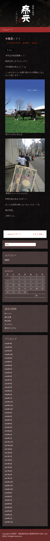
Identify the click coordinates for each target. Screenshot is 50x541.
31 (25, 292)
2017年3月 (8, 471)
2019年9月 (8, 413)
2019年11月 (9, 405)
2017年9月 (8, 449)
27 (42, 288)
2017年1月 (8, 478)
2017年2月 (8, 475)
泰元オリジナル (10, 328)
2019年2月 (8, 431)
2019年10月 (9, 409)
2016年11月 (9, 485)
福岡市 (26, 43)
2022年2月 (8, 380)
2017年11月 (9, 442)
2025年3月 (8, 351)
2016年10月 (9, 489)
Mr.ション (8, 313)
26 (36, 288)
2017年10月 (9, 445)
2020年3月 (8, 391)
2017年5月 (8, 464)
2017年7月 (8, 456)
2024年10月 (9, 354)
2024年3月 (8, 376)
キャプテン (9, 324)
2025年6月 (8, 347)
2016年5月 (8, 507)
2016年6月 (8, 504)
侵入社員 (8, 317)
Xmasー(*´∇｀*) (13, 234)
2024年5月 (8, 369)
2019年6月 (8, 424)
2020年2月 (8, 394)
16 (19, 285)
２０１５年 (38, 234)
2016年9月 (8, 493)
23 (19, 288)
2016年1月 (8, 518)
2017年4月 (8, 467)
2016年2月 (8, 515)
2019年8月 (8, 416)
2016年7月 (8, 500)
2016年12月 (9, 482)
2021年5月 (8, 387)
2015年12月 (9, 522)
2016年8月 (8, 496)
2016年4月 (8, 511)
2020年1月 (8, 398)
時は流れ (8, 321)
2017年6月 (8, 460)
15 (13, 285)
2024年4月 (8, 373)
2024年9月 (8, 358)
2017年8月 (8, 453)
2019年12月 (9, 402)
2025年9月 (8, 343)
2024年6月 (8, 365)
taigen (35, 43)
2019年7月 (8, 420)
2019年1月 (8, 435)
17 (25, 285)
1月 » (36, 296)
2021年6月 (8, 384)
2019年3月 (8, 427)
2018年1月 (8, 438)
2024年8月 (8, 362)
